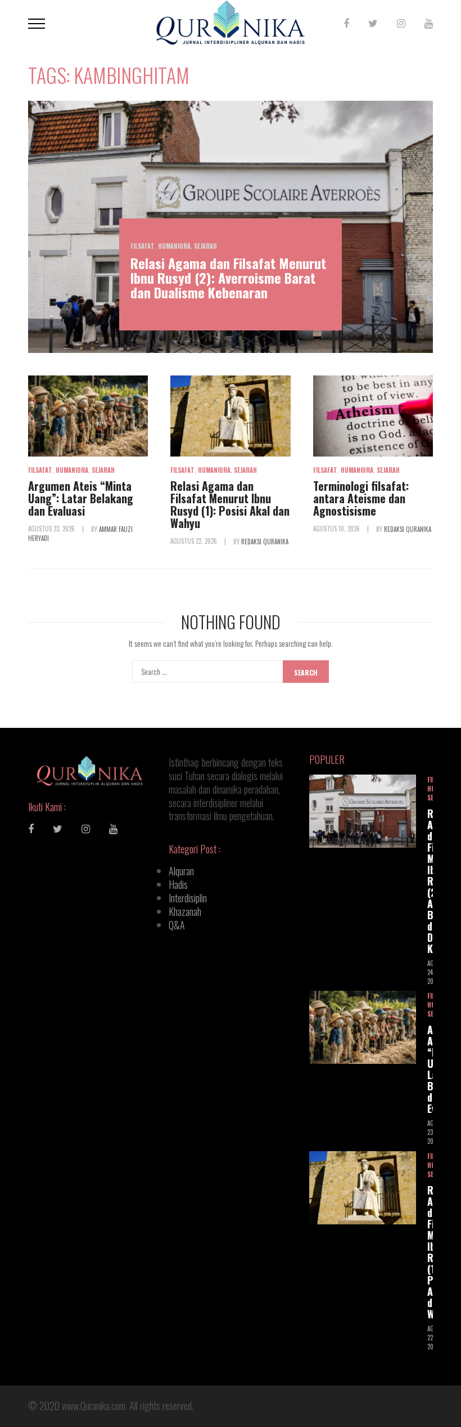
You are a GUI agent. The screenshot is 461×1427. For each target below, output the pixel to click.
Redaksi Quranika (264, 540)
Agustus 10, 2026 (337, 528)
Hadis (178, 884)
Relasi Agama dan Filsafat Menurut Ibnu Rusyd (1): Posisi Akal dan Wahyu (230, 504)
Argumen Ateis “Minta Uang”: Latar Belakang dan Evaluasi (80, 498)
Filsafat (142, 245)
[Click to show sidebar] (11, 180)
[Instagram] (401, 22)
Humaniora (174, 245)
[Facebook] (346, 22)
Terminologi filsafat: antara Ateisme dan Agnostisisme (361, 498)
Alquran (181, 871)
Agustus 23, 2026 (52, 528)
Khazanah (185, 911)
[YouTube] (428, 22)
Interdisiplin (188, 898)
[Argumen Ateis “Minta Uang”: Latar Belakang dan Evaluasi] (88, 415)
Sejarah (205, 245)
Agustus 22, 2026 (194, 540)
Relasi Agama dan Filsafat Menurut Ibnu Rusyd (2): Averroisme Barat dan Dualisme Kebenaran (228, 277)
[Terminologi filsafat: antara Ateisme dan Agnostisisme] (373, 415)
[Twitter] (373, 22)
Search (306, 672)
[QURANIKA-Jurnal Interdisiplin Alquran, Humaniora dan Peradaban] (230, 21)
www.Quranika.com (93, 1405)
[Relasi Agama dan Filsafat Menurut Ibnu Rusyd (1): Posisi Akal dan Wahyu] (230, 415)
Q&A (177, 925)
